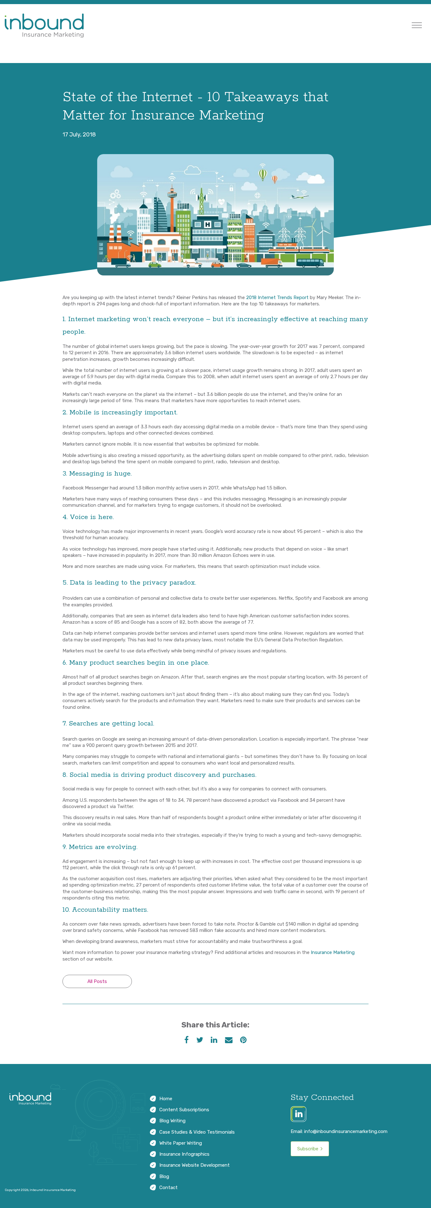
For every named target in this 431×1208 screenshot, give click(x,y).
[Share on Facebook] (186, 1040)
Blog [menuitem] (164, 1176)
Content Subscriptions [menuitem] (184, 1110)
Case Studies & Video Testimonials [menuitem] (197, 1132)
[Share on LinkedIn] (214, 1040)
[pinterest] (243, 1040)
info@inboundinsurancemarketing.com (345, 1131)
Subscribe (307, 1149)
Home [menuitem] (165, 1098)
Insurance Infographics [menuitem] (184, 1154)
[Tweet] (199, 1040)
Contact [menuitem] (168, 1187)
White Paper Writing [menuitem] (180, 1143)
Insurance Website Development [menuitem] (194, 1165)
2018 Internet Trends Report (277, 297)
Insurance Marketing (333, 952)
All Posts (97, 981)
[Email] (229, 1040)
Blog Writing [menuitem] (172, 1121)
